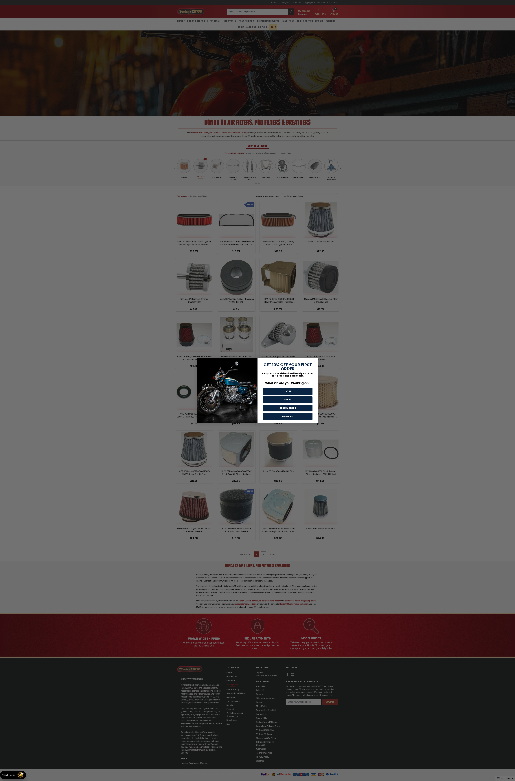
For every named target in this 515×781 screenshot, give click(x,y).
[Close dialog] (314, 361)
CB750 (288, 391)
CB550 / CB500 (287, 408)
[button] (13, 775)
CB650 (287, 399)
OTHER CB (287, 416)
